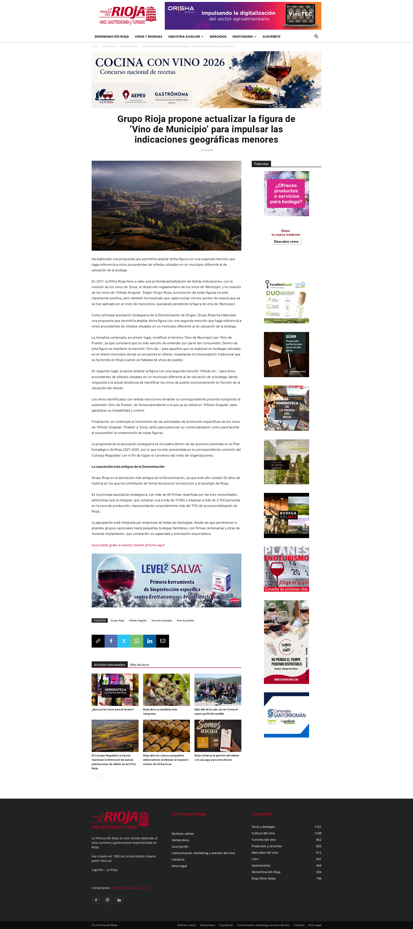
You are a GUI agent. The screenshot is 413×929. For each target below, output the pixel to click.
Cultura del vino (129, 46)
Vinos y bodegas (148, 36)
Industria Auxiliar (184, 36)
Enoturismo (243, 36)
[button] (316, 37)
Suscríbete (271, 36)
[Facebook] (111, 642)
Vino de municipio (161, 621)
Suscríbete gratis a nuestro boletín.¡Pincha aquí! (128, 545)
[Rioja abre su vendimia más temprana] (166, 691)
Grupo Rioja (117, 621)
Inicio (95, 46)
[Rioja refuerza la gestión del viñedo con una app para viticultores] (217, 737)
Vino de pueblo (185, 621)
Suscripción (180, 848)
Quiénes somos (183, 835)
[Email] (162, 642)
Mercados (218, 36)
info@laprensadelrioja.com (130, 889)
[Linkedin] (149, 642)
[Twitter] (123, 642)
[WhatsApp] (136, 642)
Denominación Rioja (112, 36)
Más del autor (139, 666)
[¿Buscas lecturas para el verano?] (115, 691)
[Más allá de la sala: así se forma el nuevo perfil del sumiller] (217, 691)
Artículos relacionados (109, 666)
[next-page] (101, 778)
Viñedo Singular (138, 621)
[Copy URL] (98, 642)
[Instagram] (107, 901)
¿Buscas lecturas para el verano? (113, 710)
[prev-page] (94, 778)
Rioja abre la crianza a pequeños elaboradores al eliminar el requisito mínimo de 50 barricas (166, 761)
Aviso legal (179, 867)
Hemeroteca (180, 841)
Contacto (178, 861)
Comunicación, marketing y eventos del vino (203, 854)
